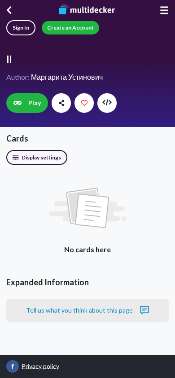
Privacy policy (40, 365)
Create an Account (70, 27)
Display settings (41, 157)
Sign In (21, 27)
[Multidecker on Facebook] (12, 366)
